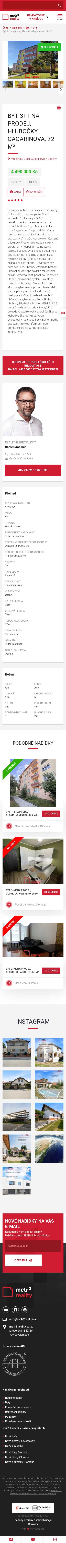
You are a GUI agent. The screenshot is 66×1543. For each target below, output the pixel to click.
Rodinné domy (13, 1397)
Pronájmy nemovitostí (18, 1421)
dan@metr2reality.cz (21, 458)
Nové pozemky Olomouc (19, 1462)
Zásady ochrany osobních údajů (33, 1520)
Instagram (33, 1021)
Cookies (33, 1524)
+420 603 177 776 (20, 453)
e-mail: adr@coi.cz (47, 1493)
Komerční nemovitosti (18, 1407)
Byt (28, 27)
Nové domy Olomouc (17, 1457)
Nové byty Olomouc (16, 1452)
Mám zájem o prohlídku (33, 470)
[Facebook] (11, 1539)
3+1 (35, 27)
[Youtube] (33, 1539)
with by (33, 1529)
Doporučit (35, 191)
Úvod (6, 27)
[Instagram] (55, 1539)
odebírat (21, 1260)
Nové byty (11, 1436)
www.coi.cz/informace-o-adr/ (23, 1493)
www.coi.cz (56, 1490)
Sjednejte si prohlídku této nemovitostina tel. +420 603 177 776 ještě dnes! (33, 365)
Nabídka (17, 27)
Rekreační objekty (15, 1412)
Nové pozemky (14, 1445)
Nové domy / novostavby (20, 1441)
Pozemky (10, 1416)
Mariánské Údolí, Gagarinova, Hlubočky (34, 158)
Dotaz (17, 191)
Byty (7, 1402)
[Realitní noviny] (63, 313)
